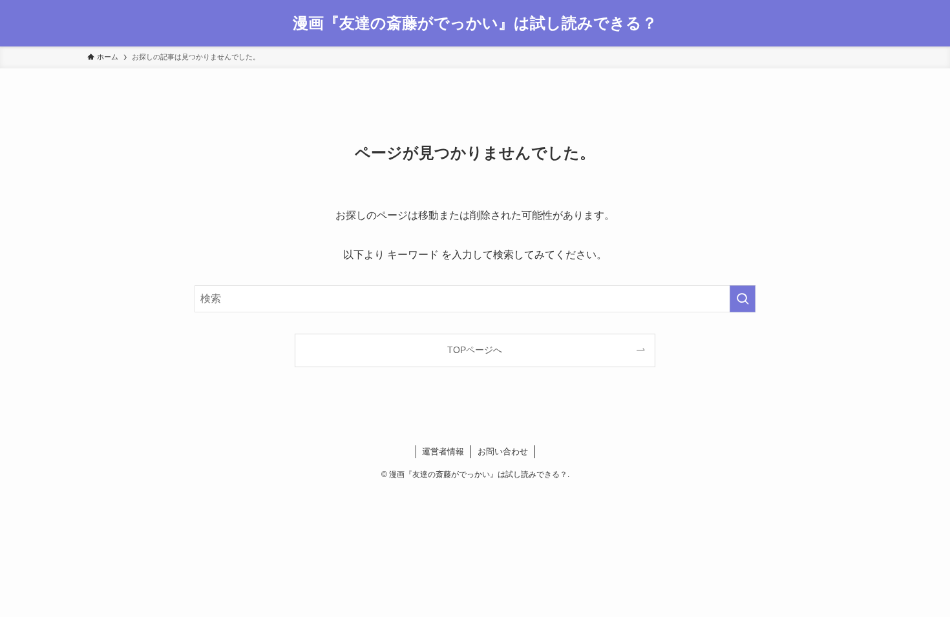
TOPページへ (474, 350)
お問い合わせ (503, 451)
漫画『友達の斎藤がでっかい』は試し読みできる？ (475, 23)
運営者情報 (443, 451)
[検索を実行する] (742, 298)
